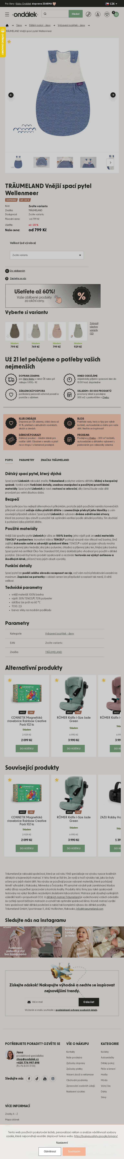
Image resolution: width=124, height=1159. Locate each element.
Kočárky (105, 1052)
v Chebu (91, 438)
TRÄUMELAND (53, 652)
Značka (55, 460)
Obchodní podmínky (77, 1080)
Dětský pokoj (107, 1063)
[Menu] (7, 14)
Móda (104, 1080)
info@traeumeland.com (89, 909)
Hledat (76, 14)
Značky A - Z (11, 1114)
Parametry (26, 460)
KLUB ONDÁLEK (27, 419)
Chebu (105, 397)
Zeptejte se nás (18, 278)
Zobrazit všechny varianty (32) (94, 328)
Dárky (104, 1092)
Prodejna (83, 435)
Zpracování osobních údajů (80, 1086)
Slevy (103, 1097)
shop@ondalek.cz (27, 1059)
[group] (26, 716)
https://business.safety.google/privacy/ (96, 1136)
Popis (9, 460)
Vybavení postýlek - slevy (59, 633)
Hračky (104, 1075)
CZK (112, 4)
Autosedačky (107, 1058)
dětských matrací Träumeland (63, 897)
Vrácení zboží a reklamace (80, 1075)
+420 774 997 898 (27, 1062)
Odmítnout (50, 1151)
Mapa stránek (12, 1120)
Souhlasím (74, 1151)
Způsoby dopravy (75, 1063)
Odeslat (88, 1002)
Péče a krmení (108, 1069)
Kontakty (70, 1052)
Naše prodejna (74, 1058)
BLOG (80, 419)
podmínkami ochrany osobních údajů (76, 1010)
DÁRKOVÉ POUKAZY (30, 435)
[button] (27, 742)
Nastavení (62, 1142)
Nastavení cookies (75, 1092)
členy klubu (28, 379)
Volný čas (105, 1086)
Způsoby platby (74, 1069)
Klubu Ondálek (23, 4)
